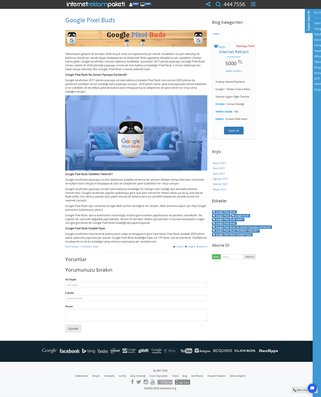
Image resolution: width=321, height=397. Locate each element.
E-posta (69, 292)
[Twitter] (138, 383)
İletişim (96, 375)
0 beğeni (191, 246)
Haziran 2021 (220, 184)
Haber (95, 246)
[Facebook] (132, 383)
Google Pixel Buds (90, 20)
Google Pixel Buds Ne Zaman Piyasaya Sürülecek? (243, 227)
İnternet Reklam (234, 51)
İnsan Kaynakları (159, 375)
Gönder (73, 329)
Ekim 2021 (219, 168)
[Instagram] (146, 383)
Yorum (69, 306)
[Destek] (312, 388)
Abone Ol (249, 256)
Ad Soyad (70, 279)
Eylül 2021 (219, 173)
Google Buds (241, 215)
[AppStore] (182, 383)
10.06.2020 (85, 246)
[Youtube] (152, 383)
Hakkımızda (81, 375)
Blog (184, 375)
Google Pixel (222, 215)
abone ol (202, 246)
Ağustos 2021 (221, 178)
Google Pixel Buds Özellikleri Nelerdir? (236, 230)
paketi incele (233, 70)
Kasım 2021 (220, 163)
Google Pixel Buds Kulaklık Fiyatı (233, 234)
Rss (217, 256)
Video (175, 375)
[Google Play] (165, 383)
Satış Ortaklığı (138, 375)
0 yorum (179, 246)
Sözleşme (109, 375)
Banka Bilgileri (238, 375)
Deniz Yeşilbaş (72, 246)
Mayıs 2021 (219, 189)
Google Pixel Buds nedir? (229, 219)
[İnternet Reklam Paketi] (96, 4)
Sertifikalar (197, 375)
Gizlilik (122, 375)
